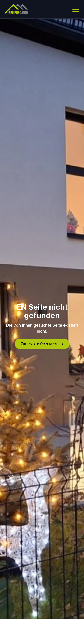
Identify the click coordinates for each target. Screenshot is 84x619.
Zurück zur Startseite (39, 344)
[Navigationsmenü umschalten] (75, 9)
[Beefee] (16, 9)
